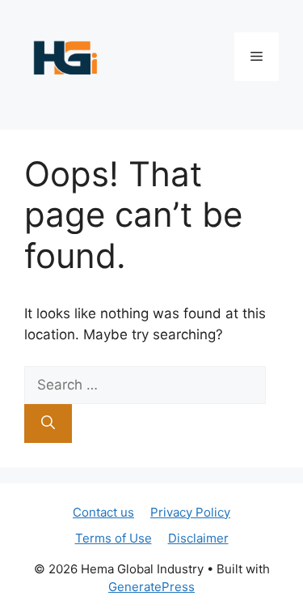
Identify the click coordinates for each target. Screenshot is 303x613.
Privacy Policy (190, 512)
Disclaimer (198, 538)
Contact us (103, 512)
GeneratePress (151, 586)
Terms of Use (113, 538)
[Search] (48, 423)
